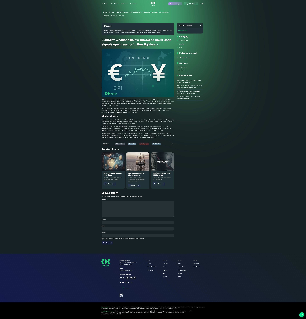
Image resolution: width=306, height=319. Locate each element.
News (112, 12)
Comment (104, 199)
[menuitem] (202, 4)
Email (103, 226)
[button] (120, 144)
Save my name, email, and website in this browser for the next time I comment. (123, 238)
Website (104, 232)
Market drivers (183, 30)
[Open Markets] (107, 4)
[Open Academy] (127, 4)
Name (104, 219)
